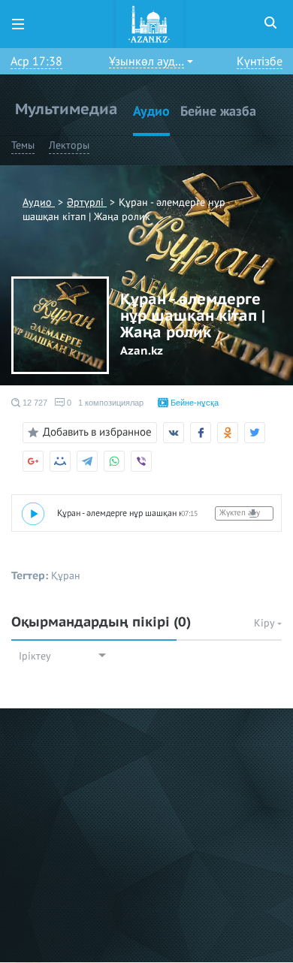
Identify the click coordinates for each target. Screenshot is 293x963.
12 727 (33, 402)
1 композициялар (110, 402)
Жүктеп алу (239, 513)
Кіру (265, 623)
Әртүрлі (87, 202)
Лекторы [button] (69, 145)
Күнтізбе (259, 61)
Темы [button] (23, 145)
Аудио (151, 111)
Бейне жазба (218, 111)
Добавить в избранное (97, 432)
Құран (65, 575)
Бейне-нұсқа (193, 402)
